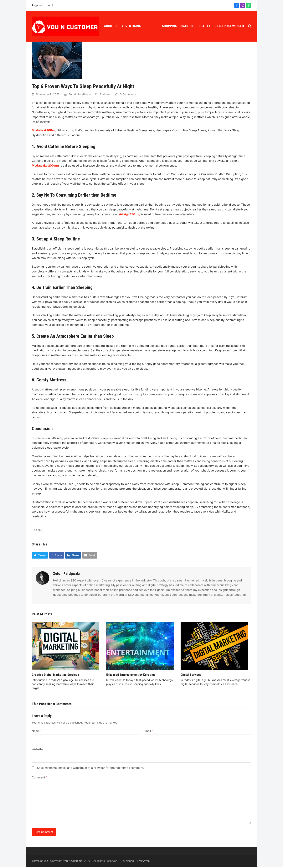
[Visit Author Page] (42, 578)
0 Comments (128, 94)
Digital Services (191, 675)
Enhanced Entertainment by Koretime (131, 675)
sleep (37, 529)
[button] (249, 26)
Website (37, 749)
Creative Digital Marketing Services (55, 675)
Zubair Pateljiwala (80, 94)
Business (105, 94)
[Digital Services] (214, 646)
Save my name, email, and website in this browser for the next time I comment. (90, 768)
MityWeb (144, 860)
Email (148, 731)
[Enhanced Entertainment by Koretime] (140, 646)
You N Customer (73, 860)
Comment (39, 777)
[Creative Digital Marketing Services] (65, 646)
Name (36, 731)
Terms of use (40, 860)
